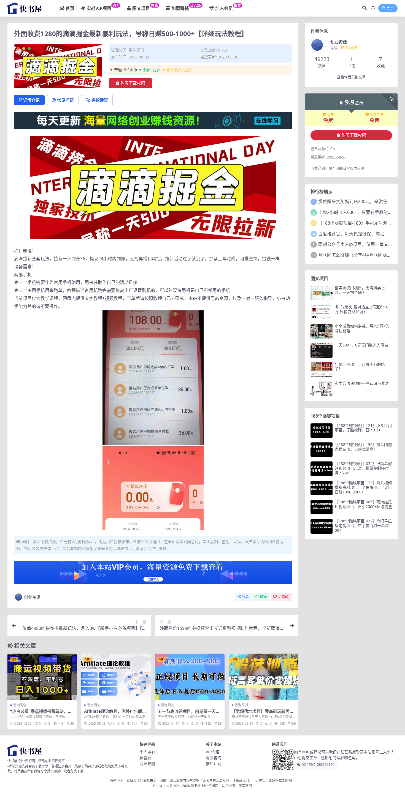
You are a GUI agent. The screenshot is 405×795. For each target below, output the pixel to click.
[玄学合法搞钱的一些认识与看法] (321, 388)
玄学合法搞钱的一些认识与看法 (362, 383)
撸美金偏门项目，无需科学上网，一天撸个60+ (360, 290)
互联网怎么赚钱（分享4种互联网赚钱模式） (361, 255)
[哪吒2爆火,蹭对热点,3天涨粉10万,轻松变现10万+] (321, 312)
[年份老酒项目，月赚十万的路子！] (321, 369)
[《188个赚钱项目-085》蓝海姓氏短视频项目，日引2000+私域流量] (321, 507)
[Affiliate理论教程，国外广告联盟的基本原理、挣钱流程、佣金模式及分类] (116, 677)
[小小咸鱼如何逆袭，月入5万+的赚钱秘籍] (321, 331)
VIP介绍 (212, 751)
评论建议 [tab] (99, 100)
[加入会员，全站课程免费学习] (153, 120)
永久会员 (377, 115)
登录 (390, 8)
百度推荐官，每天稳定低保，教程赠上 (355, 234)
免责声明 (245, 785)
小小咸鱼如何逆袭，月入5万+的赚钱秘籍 (362, 328)
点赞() (283, 597)
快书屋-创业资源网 (205, 785)
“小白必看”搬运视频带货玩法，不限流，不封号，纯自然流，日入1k (41, 713)
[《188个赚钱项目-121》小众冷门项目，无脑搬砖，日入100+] (321, 430)
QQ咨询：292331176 (317, 764)
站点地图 (228, 785)
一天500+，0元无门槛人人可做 (361, 345)
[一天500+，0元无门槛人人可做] (321, 350)
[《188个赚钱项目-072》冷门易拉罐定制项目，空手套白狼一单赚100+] (321, 526)
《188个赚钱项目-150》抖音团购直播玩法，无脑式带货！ (363, 447)
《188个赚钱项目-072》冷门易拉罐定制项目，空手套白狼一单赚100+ (363, 525)
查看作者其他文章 (351, 77)
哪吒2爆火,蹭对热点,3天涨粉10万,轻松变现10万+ (361, 309)
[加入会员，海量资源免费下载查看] (153, 574)
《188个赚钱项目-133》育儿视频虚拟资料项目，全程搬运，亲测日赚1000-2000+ (363, 487)
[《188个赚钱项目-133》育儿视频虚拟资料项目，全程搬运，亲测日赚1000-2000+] (321, 488)
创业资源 (32, 597)
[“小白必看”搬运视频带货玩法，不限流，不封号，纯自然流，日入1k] (42, 677)
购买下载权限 (132, 83)
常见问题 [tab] (65, 100)
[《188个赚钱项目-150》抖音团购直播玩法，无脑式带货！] (321, 449)
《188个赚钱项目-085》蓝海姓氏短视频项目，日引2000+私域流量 (363, 504)
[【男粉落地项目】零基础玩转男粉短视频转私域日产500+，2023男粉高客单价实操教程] (263, 677)
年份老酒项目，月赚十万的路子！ (360, 367)
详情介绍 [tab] (31, 100)
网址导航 (147, 763)
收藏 (263, 597)
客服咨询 (213, 757)
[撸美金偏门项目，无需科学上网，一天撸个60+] (321, 293)
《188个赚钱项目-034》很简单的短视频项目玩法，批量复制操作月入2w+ (363, 468)
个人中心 (147, 751)
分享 (245, 597)
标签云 (145, 757)
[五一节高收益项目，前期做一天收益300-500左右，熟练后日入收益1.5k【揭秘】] (190, 677)
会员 (330, 115)
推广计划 (213, 763)
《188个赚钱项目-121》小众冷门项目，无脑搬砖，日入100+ (363, 428)
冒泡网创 (136, 50)
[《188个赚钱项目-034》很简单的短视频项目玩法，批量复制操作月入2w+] (321, 468)
